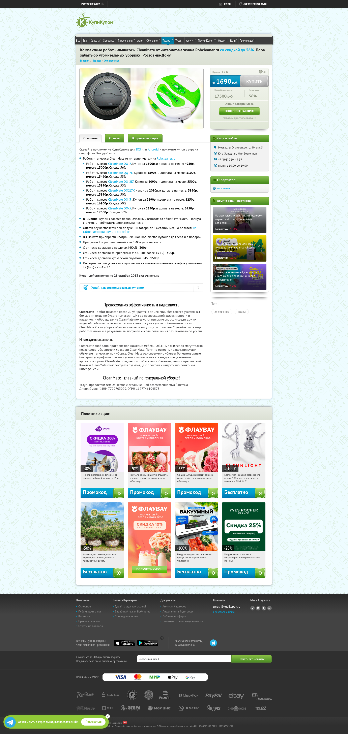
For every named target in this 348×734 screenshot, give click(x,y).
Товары (168, 40)
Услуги (191, 40)
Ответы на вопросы (90, 626)
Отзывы (114, 138)
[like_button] (261, 72)
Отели (223, 40)
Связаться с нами (224, 612)
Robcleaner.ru (166, 158)
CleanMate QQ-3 (120, 199)
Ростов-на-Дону (90, 3)
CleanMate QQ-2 (119, 164)
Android (154, 149)
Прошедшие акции (126, 616)
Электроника (221, 311)
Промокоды (247, 40)
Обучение (153, 40)
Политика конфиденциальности (183, 621)
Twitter (264, 608)
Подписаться (94, 722)
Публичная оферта (174, 616)
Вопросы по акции (145, 138)
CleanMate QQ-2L (120, 173)
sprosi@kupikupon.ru (226, 606)
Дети (233, 40)
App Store (124, 643)
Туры (179, 40)
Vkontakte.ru (258, 608)
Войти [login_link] (227, 3)
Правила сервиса (89, 621)
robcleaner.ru (225, 188)
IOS (139, 149)
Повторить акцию (239, 111)
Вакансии (84, 616)
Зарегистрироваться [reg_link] (255, 3)
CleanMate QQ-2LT (121, 181)
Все (78, 40)
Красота (95, 40)
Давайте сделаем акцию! (130, 606)
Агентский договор (174, 606)
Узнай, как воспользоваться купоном (117, 288)
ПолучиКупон (207, 40)
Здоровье (109, 40)
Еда (85, 40)
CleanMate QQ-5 (119, 208)
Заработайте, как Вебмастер (132, 611)
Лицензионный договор (178, 611)
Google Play (147, 643)
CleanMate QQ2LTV (121, 190)
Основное (90, 138)
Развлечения (126, 40)
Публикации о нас (89, 611)
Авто (140, 40)
